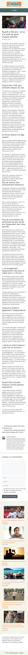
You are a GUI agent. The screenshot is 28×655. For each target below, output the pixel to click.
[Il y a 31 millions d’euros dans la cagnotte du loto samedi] (14, 579)
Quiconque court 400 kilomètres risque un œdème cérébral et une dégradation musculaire (13, 604)
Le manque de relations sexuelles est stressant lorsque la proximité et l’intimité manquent (13, 626)
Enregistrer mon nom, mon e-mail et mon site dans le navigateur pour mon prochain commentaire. (15, 490)
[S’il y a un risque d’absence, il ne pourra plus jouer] (14, 517)
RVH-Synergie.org (14, 652)
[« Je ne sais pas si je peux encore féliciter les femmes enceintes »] (14, 538)
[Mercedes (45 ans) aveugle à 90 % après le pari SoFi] (14, 558)
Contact (21, 652)
